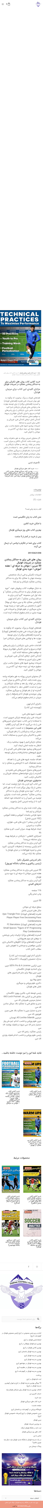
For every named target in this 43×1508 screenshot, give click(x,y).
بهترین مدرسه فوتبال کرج (32, 1355)
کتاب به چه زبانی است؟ (33, 509)
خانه (39, 373)
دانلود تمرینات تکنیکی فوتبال (14, 474)
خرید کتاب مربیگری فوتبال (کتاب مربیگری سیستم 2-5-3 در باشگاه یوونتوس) (12, 1242)
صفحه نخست (36, 1405)
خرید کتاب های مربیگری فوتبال (28, 373)
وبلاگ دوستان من (35, 1446)
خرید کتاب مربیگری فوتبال (16, 473)
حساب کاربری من (35, 1393)
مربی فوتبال (37, 1420)
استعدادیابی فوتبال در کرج (32, 1339)
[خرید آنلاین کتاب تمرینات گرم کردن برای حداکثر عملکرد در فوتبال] (32, 1074)
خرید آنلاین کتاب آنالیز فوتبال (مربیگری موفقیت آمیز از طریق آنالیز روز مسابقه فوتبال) (34, 1243)
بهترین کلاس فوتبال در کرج (32, 1347)
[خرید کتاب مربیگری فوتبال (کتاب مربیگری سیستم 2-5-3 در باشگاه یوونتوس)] (11, 1223)
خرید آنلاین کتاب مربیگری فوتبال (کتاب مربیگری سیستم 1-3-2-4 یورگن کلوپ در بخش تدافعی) (34, 1199)
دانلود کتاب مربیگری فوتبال (29, 476)
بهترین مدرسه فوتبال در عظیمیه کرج (29, 1367)
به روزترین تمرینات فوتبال (32, 1424)
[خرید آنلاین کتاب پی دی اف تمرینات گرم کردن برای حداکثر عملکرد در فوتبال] (32, 1123)
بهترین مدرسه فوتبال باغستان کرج (30, 1351)
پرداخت (38, 1375)
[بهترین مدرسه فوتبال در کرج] (38, 4)
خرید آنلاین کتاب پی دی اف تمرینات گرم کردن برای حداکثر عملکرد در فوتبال (34, 1143)
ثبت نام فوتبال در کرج (34, 1379)
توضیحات (37, 489)
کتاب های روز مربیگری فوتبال (31, 1431)
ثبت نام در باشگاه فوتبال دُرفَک (31, 1428)
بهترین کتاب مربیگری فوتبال (23, 471)
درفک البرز (17, 476)
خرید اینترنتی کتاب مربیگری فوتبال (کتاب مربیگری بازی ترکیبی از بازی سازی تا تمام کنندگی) (12, 1199)
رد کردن (15, 1506)
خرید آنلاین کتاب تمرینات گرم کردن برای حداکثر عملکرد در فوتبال (35, 1094)
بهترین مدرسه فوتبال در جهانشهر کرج (28, 1363)
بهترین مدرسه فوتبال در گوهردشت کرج (28, 1371)
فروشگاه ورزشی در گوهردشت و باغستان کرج (26, 1409)
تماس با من (37, 1435)
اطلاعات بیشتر (35, 494)
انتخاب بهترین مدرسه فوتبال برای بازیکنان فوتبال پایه (23, 1389)
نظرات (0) (37, 499)
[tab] (21, 489)
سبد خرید (38, 1397)
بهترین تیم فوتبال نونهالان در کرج (30, 1343)
